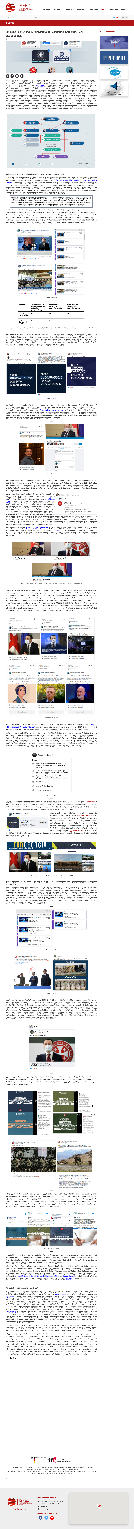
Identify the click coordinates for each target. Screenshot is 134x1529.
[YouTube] (117, 17)
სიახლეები (57, 10)
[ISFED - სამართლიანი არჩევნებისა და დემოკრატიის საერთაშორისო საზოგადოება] (20, 3)
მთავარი (46, 10)
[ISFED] (20, 1501)
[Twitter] (114, 17)
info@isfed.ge (45, 1509)
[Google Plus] (22, 76)
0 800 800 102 (45, 1506)
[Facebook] (111, 17)
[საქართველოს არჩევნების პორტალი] (114, 42)
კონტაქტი (124, 10)
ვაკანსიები (113, 10)
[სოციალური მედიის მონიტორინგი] (114, 88)
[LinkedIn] (17, 76)
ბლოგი (103, 10)
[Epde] (114, 72)
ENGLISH (124, 17)
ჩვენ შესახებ (69, 10)
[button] (99, 1506)
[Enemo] (114, 57)
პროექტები (93, 10)
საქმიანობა (81, 10)
